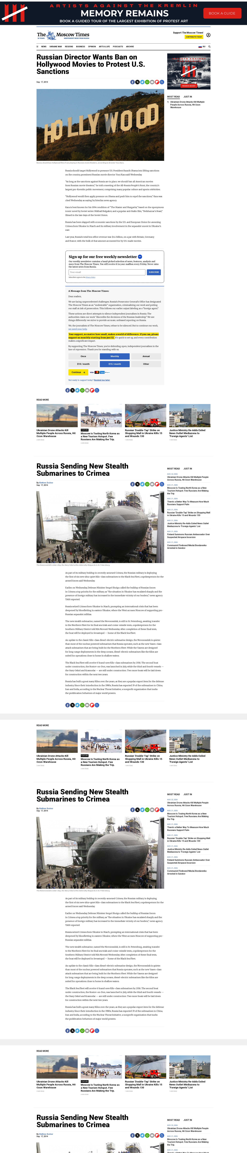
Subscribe (154, 272)
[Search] (209, 46)
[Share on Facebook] (132, 82)
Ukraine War (56, 47)
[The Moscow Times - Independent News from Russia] (63, 35)
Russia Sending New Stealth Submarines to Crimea (83, 470)
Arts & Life (104, 47)
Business (80, 47)
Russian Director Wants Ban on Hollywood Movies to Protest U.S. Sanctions (91, 64)
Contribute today (194, 37)
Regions (69, 47)
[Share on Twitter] (137, 82)
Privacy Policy (90, 277)
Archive (130, 47)
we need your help (77, 329)
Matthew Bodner (46, 483)
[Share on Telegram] (142, 82)
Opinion (92, 47)
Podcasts (118, 47)
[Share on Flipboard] (157, 82)
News (43, 47)
